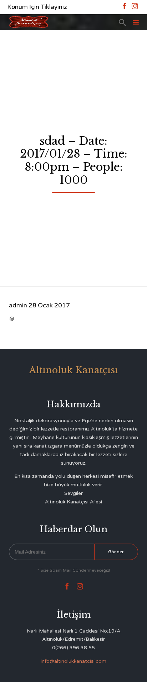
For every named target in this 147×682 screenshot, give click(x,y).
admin (18, 305)
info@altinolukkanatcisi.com (73, 661)
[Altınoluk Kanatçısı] (28, 22)
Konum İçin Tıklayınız (37, 7)
